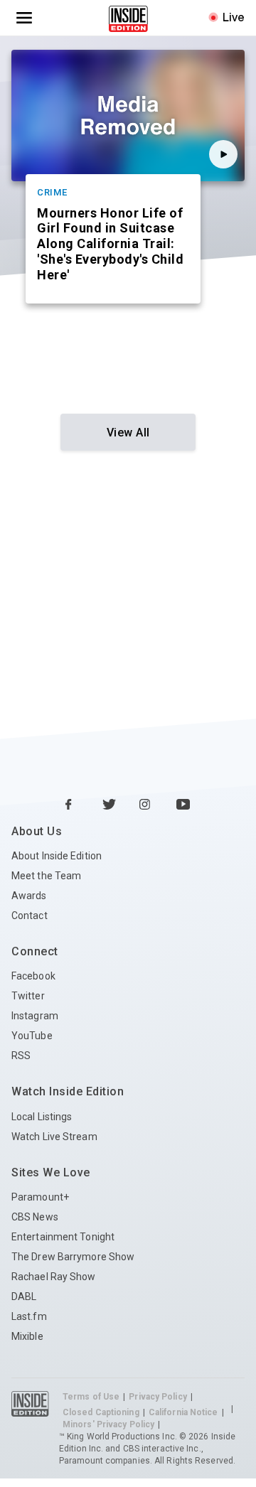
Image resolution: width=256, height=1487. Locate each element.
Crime (52, 192)
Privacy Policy (157, 1397)
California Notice (183, 1412)
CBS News (34, 1217)
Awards (29, 895)
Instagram (34, 1015)
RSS (21, 1055)
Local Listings (41, 1116)
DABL (23, 1296)
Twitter (28, 996)
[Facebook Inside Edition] (72, 805)
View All (128, 432)
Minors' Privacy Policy (108, 1424)
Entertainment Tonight (62, 1236)
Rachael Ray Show (53, 1276)
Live (234, 17)
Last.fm (29, 1316)
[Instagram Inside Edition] (146, 805)
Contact (29, 915)
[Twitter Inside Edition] (109, 805)
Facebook (33, 976)
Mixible (27, 1336)
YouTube (32, 1035)
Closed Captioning (101, 1412)
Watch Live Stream (54, 1136)
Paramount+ (40, 1197)
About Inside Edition (56, 855)
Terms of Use (91, 1397)
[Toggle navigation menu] (24, 18)
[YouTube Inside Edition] (183, 805)
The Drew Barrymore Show (72, 1256)
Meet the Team (46, 875)
